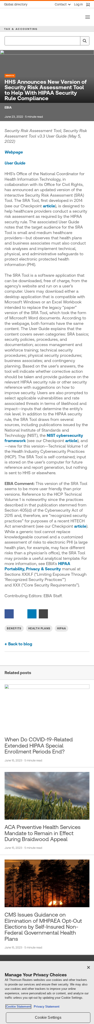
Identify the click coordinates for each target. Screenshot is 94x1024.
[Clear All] (75, 40)
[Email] (43, 613)
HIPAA (61, 628)
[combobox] (47, 40)
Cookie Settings (48, 1017)
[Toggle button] (88, 17)
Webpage (14, 152)
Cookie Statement (18, 1006)
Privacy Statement (45, 1006)
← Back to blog (18, 643)
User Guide (15, 163)
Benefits (10, 76)
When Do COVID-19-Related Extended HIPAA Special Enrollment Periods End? (39, 745)
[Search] (84, 40)
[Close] (89, 967)
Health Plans (39, 628)
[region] (47, 992)
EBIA (8, 107)
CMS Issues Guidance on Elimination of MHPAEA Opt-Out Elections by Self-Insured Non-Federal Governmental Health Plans (43, 927)
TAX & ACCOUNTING (21, 29)
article (49, 205)
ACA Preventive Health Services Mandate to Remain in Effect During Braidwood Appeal (43, 833)
